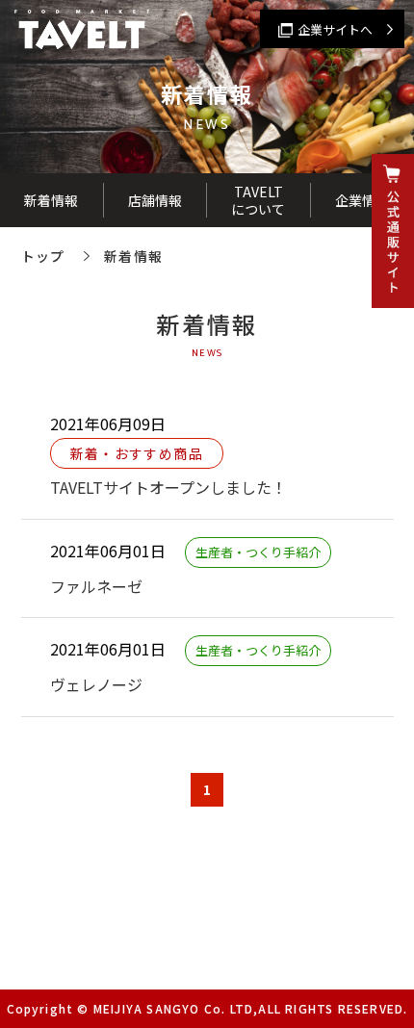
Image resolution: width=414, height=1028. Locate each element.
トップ (43, 256)
